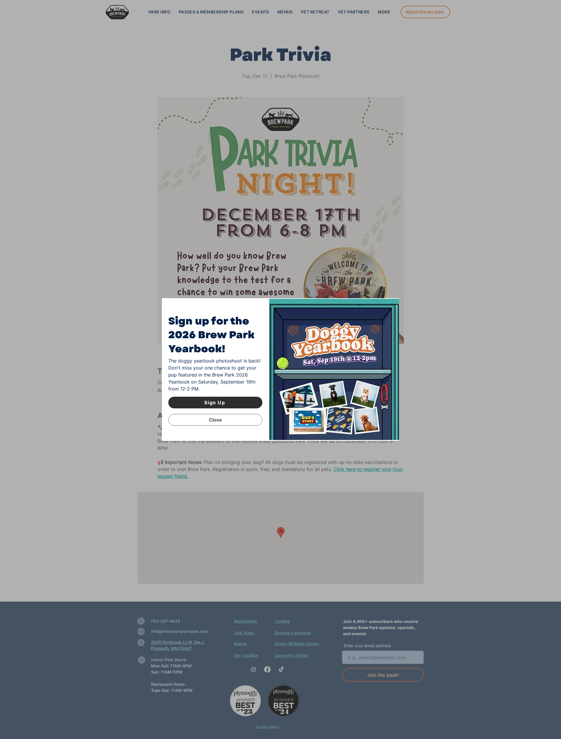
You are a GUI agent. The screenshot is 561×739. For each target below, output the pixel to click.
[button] (215, 420)
